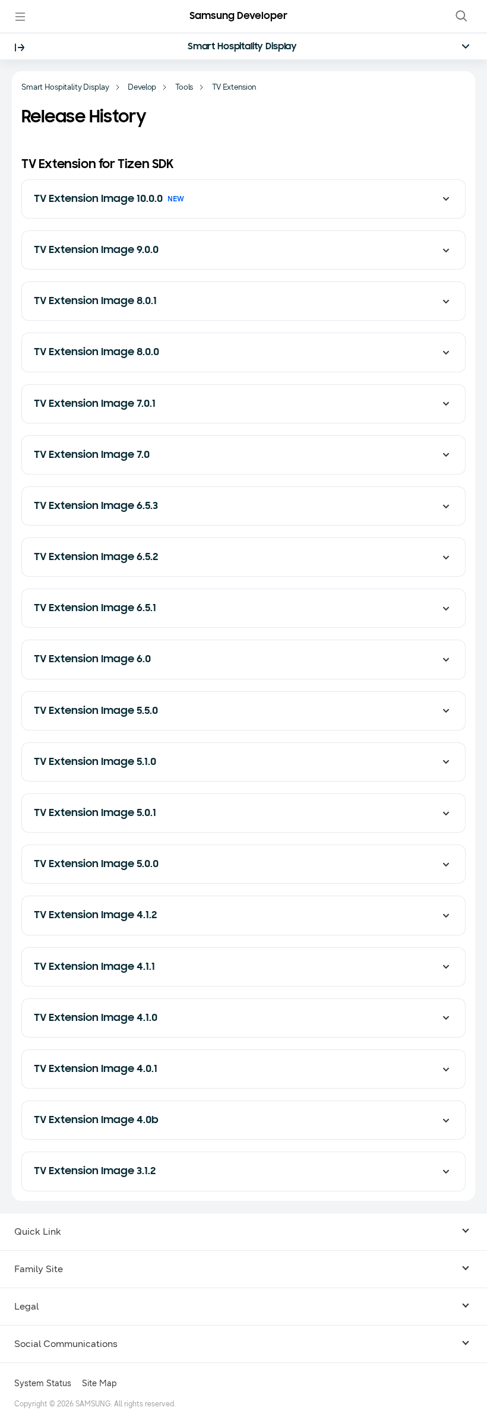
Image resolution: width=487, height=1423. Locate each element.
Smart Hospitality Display (242, 47)
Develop (142, 87)
